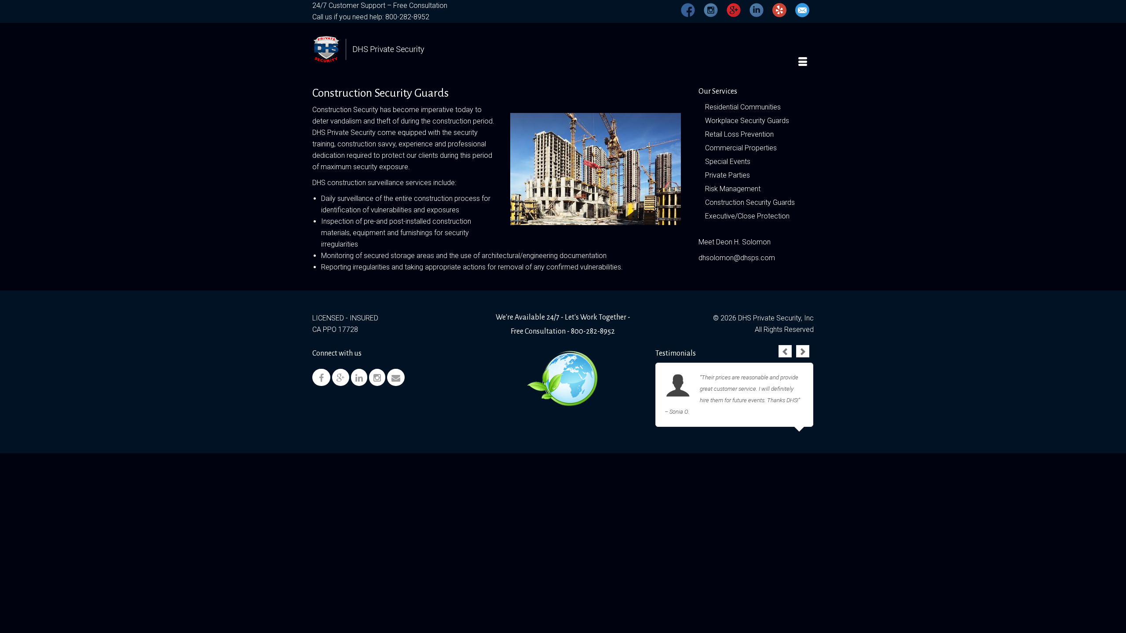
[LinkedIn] (359, 377)
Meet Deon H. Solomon (734, 242)
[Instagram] (377, 377)
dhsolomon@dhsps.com (736, 258)
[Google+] (340, 377)
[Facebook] (321, 377)
